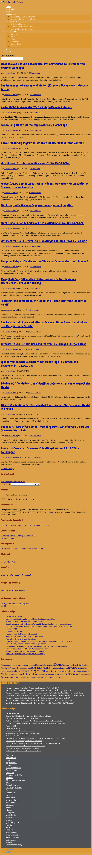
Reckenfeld (10, 9)
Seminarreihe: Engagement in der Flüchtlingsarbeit (25, 636)
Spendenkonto (39, 674)
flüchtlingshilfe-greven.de (9, 668)
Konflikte (61, 671)
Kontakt (9, 51)
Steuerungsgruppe (9, 677)
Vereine (39, 677)
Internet (48, 671)
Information (22, 670)
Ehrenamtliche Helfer (14, 775)
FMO (20, 668)
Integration (37, 671)
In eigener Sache (12, 800)
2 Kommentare (35, 288)
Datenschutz (16, 44)
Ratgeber (14, 34)
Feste (71, 665)
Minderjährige (80, 671)
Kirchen (54, 671)
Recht (13, 36)
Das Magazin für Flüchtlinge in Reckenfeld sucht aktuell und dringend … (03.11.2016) (39, 641)
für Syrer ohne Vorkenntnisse (22, 24)
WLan (44, 677)
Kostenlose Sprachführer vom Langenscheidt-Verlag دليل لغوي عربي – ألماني (44, 690)
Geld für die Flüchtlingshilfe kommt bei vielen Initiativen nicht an (30, 619)
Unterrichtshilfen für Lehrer (22, 29)
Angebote (9, 755)
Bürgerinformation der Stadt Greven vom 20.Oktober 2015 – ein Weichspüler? (46, 700)
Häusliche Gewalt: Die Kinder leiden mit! (21, 634)
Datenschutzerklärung (14, 616)
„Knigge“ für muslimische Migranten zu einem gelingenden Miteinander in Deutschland (39, 626)
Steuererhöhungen (86, 674)
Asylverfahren (24, 665)
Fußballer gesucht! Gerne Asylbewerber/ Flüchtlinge (34, 125)
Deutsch (60, 664)
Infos (13, 39)
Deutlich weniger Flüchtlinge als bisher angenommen (26, 644)
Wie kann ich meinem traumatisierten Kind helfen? (25, 651)
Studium (22, 677)
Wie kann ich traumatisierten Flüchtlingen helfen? (24, 621)
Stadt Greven (72, 674)
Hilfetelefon (10, 671)
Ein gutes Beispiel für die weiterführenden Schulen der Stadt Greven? (44, 261)
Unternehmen (31, 677)
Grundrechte (81, 668)
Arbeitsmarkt (6, 665)
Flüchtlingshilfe (80, 665)
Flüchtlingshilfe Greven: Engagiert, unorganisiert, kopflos (37, 205)
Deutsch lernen (11, 770)
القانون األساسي (59, 677)
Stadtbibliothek (59, 674)
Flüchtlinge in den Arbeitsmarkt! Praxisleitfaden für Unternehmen (42, 223)
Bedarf (33, 665)
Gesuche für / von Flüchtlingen (23, 16)
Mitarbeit (86, 671)
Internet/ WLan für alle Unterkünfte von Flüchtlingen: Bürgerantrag (43, 344)
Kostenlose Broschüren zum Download (21, 639)
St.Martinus (50, 674)
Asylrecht (15, 665)
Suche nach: (5, 484)
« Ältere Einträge (7, 469)
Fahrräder (9, 778)
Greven (9, 11)
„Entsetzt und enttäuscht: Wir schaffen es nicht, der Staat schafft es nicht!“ (45, 698)
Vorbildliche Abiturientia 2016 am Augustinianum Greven (36, 107)
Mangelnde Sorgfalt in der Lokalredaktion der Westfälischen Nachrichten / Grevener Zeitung (38, 281)
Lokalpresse (69, 671)
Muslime (5, 674)
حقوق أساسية (50, 677)
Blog (7, 49)
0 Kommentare (34, 73)
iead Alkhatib (10, 690)
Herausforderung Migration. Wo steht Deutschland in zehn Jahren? (42, 143)
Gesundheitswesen (38, 667)
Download (15, 41)
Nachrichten (13, 674)
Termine (14, 46)
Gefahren (24, 668)
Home (8, 6)
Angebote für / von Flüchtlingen (23, 19)
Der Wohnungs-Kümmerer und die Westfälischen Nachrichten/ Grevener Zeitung (36, 646)
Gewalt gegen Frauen (57, 668)
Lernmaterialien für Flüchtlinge (23, 26)
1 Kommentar (35, 169)
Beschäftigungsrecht (44, 665)
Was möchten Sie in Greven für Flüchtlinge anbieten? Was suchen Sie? (44, 241)
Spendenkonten (11, 832)
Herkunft (3, 671)
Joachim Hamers (10, 73)
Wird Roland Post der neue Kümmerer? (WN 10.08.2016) (35, 163)
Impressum (10, 842)
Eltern (67, 665)
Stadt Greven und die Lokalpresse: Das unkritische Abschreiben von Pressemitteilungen (39, 624)
